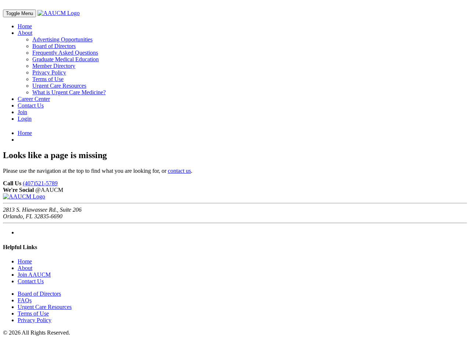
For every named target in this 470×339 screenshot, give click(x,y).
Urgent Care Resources (59, 86)
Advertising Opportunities (62, 39)
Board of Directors (54, 46)
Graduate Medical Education (65, 59)
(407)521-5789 (40, 183)
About (25, 33)
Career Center (34, 99)
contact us (179, 171)
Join (22, 112)
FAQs (25, 300)
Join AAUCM (34, 274)
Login (25, 119)
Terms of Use (48, 79)
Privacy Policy (49, 72)
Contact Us (31, 105)
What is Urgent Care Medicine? (69, 92)
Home (25, 26)
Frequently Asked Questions (65, 53)
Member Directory (53, 66)
